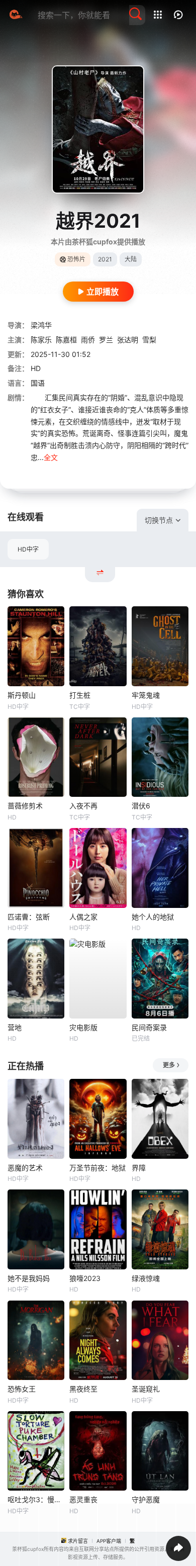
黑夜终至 (83, 1389)
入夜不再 (83, 805)
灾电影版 (83, 1027)
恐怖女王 (22, 1389)
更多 (169, 1065)
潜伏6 (141, 805)
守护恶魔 (146, 1499)
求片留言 (78, 1541)
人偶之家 (83, 916)
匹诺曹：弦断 (29, 916)
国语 (38, 383)
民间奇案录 (149, 1027)
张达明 (127, 339)
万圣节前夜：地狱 (97, 1167)
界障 (139, 1167)
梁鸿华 (41, 325)
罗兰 (106, 339)
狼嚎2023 (85, 1278)
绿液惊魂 (146, 1278)
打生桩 (79, 695)
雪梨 (149, 339)
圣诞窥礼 (146, 1389)
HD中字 (28, 549)
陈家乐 (41, 339)
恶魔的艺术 (25, 1167)
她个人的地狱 (153, 916)
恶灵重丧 (83, 1499)
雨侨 (88, 339)
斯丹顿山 (22, 695)
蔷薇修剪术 (25, 805)
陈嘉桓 (66, 339)
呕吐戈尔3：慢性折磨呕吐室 (36, 1499)
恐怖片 (76, 259)
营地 (15, 1027)
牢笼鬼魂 (146, 695)
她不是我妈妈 (29, 1278)
